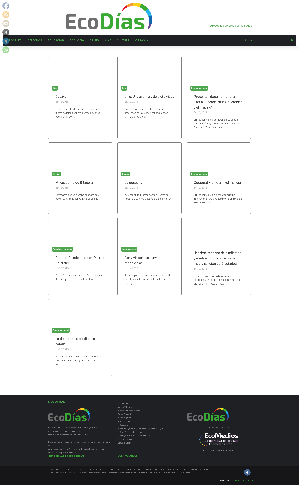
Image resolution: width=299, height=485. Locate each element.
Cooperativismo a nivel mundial (218, 182)
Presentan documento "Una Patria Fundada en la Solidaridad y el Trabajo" (218, 102)
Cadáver (61, 97)
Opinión (56, 174)
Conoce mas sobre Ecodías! (66, 456)
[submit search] (292, 40)
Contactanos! (127, 455)
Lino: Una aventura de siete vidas (149, 97)
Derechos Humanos (62, 249)
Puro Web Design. (244, 480)
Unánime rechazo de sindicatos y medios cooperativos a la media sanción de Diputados (217, 258)
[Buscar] (265, 40)
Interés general (129, 249)
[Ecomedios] (219, 439)
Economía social (199, 88)
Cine (55, 88)
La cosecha (133, 182)
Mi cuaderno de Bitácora (74, 182)
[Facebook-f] (247, 472)
